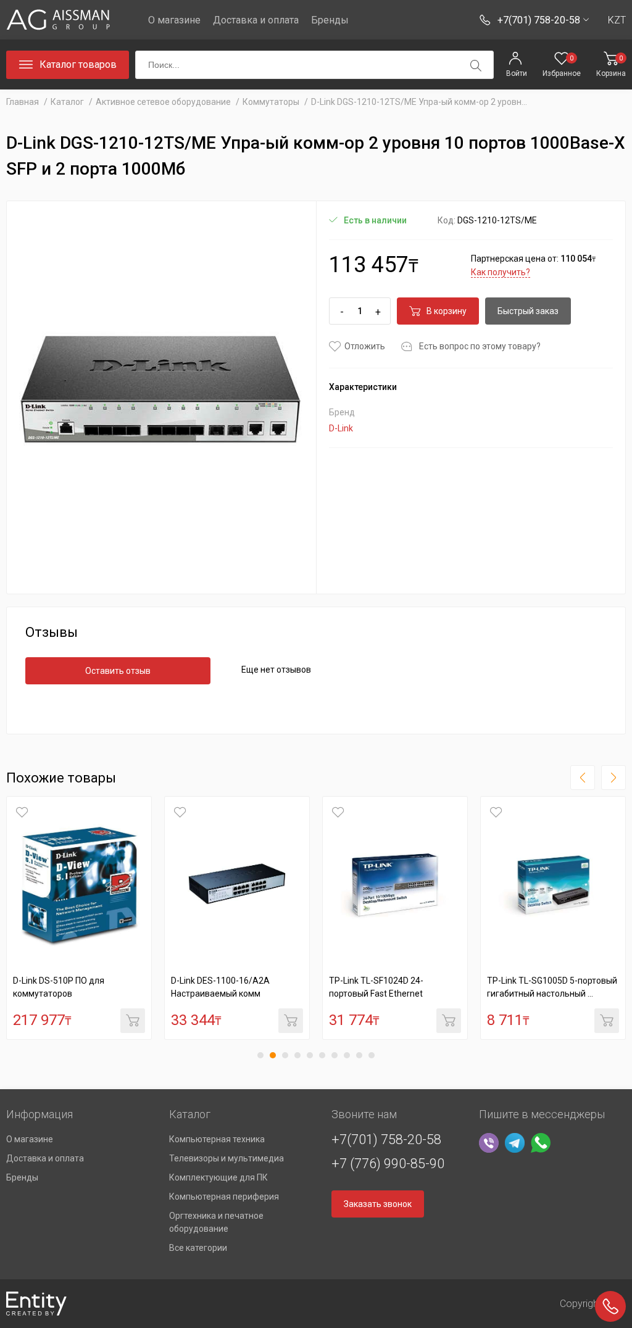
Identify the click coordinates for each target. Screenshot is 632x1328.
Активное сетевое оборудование (164, 102)
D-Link (341, 428)
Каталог (67, 102)
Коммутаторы (271, 102)
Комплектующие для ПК (218, 1177)
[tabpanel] (79, 918)
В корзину (446, 311)
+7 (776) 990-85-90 (387, 1163)
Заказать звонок (378, 1204)
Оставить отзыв (118, 671)
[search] (476, 65)
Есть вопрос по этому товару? (480, 346)
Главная (22, 102)
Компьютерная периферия (224, 1196)
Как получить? (500, 272)
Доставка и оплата (256, 20)
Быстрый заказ (528, 311)
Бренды (330, 20)
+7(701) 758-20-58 (386, 1139)
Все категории (198, 1248)
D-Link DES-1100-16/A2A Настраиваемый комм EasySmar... (220, 993)
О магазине (174, 20)
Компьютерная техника (217, 1139)
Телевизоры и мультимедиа (226, 1158)
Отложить (364, 346)
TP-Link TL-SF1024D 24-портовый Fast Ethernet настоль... (376, 993)
